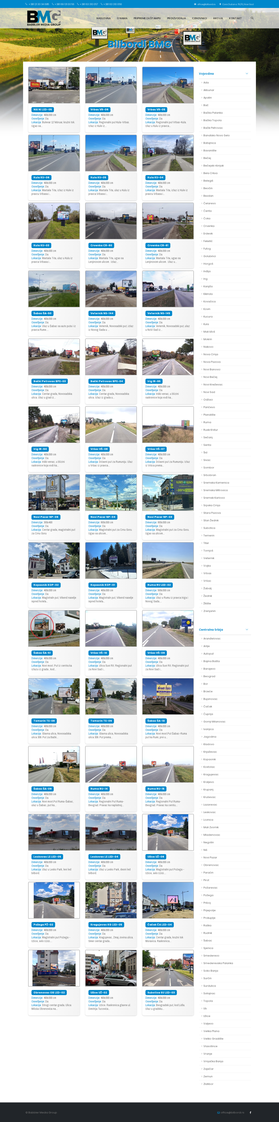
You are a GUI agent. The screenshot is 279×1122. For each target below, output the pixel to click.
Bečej (207, 158)
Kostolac (209, 767)
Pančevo (209, 407)
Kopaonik (209, 759)
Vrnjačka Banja (213, 1061)
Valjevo (208, 1023)
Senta (207, 445)
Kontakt (235, 18)
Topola (208, 1001)
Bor (205, 684)
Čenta (207, 211)
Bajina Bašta (211, 661)
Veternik (208, 558)
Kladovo (208, 744)
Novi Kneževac (213, 384)
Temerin (208, 535)
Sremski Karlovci (214, 497)
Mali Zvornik (211, 827)
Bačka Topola (212, 120)
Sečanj (208, 437)
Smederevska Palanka (218, 963)
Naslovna (103, 18)
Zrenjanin (209, 611)
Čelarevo (209, 203)
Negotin (208, 842)
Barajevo (209, 668)
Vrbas (207, 573)
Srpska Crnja (211, 505)
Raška (207, 925)
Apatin (207, 97)
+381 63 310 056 (112, 4)
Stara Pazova (212, 513)
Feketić (208, 241)
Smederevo (211, 955)
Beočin (208, 188)
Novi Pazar (210, 857)
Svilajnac (209, 993)
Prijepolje (209, 910)
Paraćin (208, 872)
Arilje (206, 646)
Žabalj (207, 588)
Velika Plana (211, 1031)
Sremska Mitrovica (215, 490)
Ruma (207, 422)
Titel (206, 543)
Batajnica (209, 143)
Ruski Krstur (210, 430)
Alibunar (208, 90)
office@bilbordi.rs (206, 4)
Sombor (208, 467)
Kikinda (208, 294)
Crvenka (208, 226)
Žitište (207, 603)
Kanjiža (208, 286)
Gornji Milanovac (214, 721)
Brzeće (208, 691)
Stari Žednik (211, 520)
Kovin (206, 309)
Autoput (208, 653)
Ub (205, 1008)
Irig (205, 279)
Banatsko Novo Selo (216, 135)
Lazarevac (210, 804)
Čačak (207, 706)
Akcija (218, 18)
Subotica (209, 528)
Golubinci (209, 256)
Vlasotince (210, 1046)
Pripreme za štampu (147, 18)
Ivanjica (208, 729)
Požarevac (210, 887)
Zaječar (208, 1069)
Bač (206, 105)
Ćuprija (208, 714)
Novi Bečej (210, 377)
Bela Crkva (210, 173)
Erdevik (208, 233)
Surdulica (209, 986)
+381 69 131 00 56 (64, 4)
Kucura (208, 316)
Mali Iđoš (209, 331)
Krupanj (208, 789)
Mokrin (207, 339)
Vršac (207, 581)
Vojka (207, 565)
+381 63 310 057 (89, 4)
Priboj (207, 902)
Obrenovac (211, 865)
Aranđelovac (212, 638)
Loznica (208, 819)
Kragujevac (211, 774)
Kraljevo (208, 782)
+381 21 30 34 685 (38, 4)
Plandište (209, 414)
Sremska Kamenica (216, 482)
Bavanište (210, 150)
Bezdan (208, 196)
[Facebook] (250, 1112)
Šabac (207, 940)
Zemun (208, 1076)
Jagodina (209, 736)
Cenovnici (199, 18)
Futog (207, 248)
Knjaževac (210, 752)
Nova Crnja (210, 354)
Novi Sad (209, 392)
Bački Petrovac (213, 128)
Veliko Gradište (213, 1038)
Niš (205, 850)
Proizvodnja (176, 18)
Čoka (206, 218)
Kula (206, 324)
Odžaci (208, 399)
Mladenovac (211, 835)
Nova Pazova (212, 362)
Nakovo (208, 346)
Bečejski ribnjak (213, 165)
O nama (122, 18)
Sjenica (208, 948)
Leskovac (209, 812)
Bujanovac (210, 699)
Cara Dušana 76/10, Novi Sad (237, 4)
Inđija (207, 271)
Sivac (207, 460)
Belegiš (208, 180)
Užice (206, 1016)
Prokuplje (209, 918)
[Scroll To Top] (272, 1117)
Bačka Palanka (213, 112)
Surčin (207, 978)
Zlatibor (208, 1084)
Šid (205, 452)
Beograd (209, 676)
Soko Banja (210, 970)
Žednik (207, 596)
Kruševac (209, 797)
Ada (206, 82)
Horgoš (208, 263)
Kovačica (209, 301)
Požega (208, 895)
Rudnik (207, 933)
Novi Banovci (211, 369)
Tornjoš (208, 550)
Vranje (207, 1053)
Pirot (206, 880)
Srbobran (209, 475)
